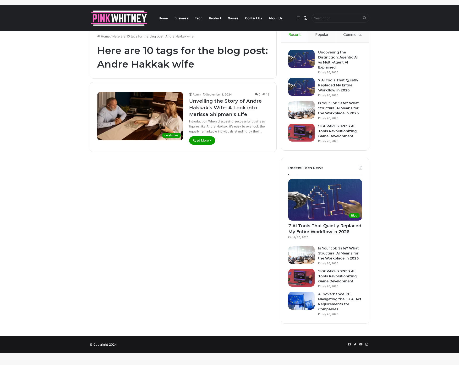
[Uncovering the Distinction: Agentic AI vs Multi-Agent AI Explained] (301, 59)
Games (233, 18)
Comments (352, 34)
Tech (198, 18)
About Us (276, 18)
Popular (321, 34)
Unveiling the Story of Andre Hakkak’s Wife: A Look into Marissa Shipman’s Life (225, 107)
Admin (197, 94)
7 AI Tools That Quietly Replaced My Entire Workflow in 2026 (338, 85)
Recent (295, 34)
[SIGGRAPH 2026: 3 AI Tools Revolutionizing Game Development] (301, 133)
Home (163, 18)
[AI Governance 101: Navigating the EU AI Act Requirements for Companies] (301, 301)
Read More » (202, 140)
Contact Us (253, 18)
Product (215, 18)
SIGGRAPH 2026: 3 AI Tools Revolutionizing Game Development (337, 131)
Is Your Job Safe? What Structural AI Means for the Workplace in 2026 (338, 108)
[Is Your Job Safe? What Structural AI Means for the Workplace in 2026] (301, 110)
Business (181, 18)
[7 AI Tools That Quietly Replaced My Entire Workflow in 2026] (301, 87)
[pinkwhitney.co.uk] (119, 18)
